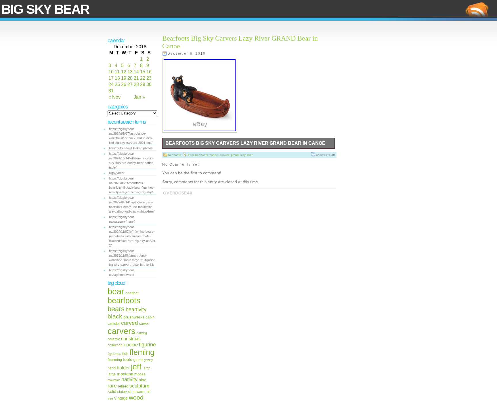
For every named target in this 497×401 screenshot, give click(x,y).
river (250, 154)
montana (125, 374)
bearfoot (131, 293)
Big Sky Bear (45, 9)
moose (140, 374)
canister (114, 324)
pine (142, 379)
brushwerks (133, 317)
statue (122, 392)
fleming (141, 352)
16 (149, 71)
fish (125, 354)
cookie (131, 344)
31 (111, 90)
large (112, 374)
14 (136, 71)
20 (130, 78)
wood (136, 397)
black (115, 316)
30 (149, 84)
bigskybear (117, 173)
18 (117, 78)
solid (112, 391)
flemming (115, 360)
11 (117, 71)
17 (111, 78)
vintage (121, 398)
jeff (136, 366)
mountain (114, 380)
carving (142, 333)
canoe (214, 154)
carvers (121, 331)
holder (123, 367)
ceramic (114, 339)
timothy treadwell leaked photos (131, 148)
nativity (129, 379)
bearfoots (124, 300)
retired (123, 386)
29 (142, 84)
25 (117, 84)
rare (112, 386)
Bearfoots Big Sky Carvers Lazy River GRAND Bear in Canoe (245, 143)
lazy (242, 154)
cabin (150, 317)
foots (127, 359)
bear (116, 291)
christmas (131, 338)
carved (129, 323)
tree (110, 398)
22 (142, 78)
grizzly (148, 360)
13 (130, 71)
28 (136, 84)
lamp (146, 368)
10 (111, 71)
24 (111, 84)
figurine (147, 344)
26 (123, 84)
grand (138, 360)
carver (144, 324)
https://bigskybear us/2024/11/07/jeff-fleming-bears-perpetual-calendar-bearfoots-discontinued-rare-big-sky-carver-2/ (132, 236)
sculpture (139, 386)
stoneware (136, 392)
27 (130, 84)
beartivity (136, 309)
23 (149, 78)
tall (148, 391)
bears (116, 309)
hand (112, 368)
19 (123, 78)
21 (136, 78)
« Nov (114, 97)
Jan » (139, 97)
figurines (114, 354)
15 (142, 71)
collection (115, 345)
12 (123, 71)
